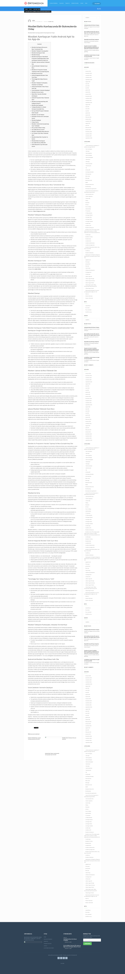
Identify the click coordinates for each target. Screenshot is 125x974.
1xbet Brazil (87, 159)
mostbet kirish (88, 241)
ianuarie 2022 (88, 119)
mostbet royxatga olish (90, 245)
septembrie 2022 (88, 102)
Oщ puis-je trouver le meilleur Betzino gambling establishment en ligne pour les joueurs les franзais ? (91, 47)
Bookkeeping (88, 186)
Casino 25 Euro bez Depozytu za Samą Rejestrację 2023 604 (91, 191)
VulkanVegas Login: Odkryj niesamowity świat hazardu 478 (90, 285)
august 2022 (87, 104)
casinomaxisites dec (89, 194)
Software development (90, 270)
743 (86, 167)
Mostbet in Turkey (89, 236)
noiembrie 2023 (88, 75)
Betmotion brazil (88, 180)
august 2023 (87, 81)
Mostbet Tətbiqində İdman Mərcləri (40, 131)
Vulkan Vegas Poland (89, 282)
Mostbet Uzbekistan (89, 252)
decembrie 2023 (88, 73)
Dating (86, 200)
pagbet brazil (88, 259)
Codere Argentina (88, 196)
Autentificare (88, 305)
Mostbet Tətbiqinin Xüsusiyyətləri (40, 51)
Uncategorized (88, 272)
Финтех (87, 294)
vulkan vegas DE (88, 276)
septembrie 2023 (88, 79)
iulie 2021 (87, 125)
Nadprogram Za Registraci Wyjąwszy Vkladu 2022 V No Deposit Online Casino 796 (92, 256)
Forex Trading (88, 206)
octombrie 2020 (88, 135)
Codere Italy (87, 198)
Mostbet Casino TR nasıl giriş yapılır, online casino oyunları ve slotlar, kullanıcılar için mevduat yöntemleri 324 (92, 231)
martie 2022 (87, 115)
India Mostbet (88, 208)
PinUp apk (87, 261)
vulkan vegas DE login (89, 278)
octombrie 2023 (88, 77)
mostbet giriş (51, 21)
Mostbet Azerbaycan (89, 227)
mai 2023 (87, 87)
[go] (98, 17)
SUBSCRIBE (87, 943)
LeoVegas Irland (88, 219)
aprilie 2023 (87, 90)
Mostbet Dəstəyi (36, 54)
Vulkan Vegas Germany (90, 280)
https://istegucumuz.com (39, 211)
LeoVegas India (88, 217)
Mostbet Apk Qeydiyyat (37, 105)
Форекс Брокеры (89, 296)
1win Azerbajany (88, 149)
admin (33, 20)
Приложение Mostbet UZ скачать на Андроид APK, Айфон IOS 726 (91, 291)
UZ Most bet (87, 274)
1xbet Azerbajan (88, 155)
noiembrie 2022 (88, 98)
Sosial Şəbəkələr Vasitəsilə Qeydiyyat (41, 90)
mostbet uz (87, 250)
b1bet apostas (88, 174)
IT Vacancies (87, 210)
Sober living (87, 268)
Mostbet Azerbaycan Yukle (38, 53)
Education (87, 202)
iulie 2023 (87, 83)
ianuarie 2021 (88, 129)
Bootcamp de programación (90, 188)
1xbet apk (87, 151)
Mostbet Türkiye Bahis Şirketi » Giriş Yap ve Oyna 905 (91, 248)
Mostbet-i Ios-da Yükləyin (38, 114)
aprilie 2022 (87, 113)
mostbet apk (87, 223)
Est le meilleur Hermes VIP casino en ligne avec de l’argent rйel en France (72, 946)
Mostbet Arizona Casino (37, 92)
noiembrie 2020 (88, 133)
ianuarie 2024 (88, 71)
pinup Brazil (87, 264)
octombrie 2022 (88, 100)
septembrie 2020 (88, 138)
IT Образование (88, 213)
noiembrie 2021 (88, 121)
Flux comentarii (88, 309)
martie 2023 (87, 92)
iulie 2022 (87, 106)
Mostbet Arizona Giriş (37, 73)
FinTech (86, 204)
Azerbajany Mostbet (89, 172)
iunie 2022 (87, 108)
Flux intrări (87, 307)
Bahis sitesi (87, 176)
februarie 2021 (88, 127)
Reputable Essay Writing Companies (91, 39)
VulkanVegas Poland (89, 288)
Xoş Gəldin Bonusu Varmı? (38, 129)
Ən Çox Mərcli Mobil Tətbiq (38, 127)
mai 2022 (87, 110)
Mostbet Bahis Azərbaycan (38, 141)
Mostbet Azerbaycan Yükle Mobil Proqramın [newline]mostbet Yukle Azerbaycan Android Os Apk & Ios (40, 58)
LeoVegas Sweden (89, 221)
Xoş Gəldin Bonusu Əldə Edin (39, 142)
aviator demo (38, 269)
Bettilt (86, 182)
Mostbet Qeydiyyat (36, 120)
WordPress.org (88, 312)
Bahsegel (87, 178)
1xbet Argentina (88, 153)
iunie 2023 (87, 85)
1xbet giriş (87, 161)
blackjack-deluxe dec (89, 184)
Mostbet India (88, 238)
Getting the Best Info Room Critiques (91, 25)
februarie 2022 (88, 117)
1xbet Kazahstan (88, 163)
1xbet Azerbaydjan (89, 157)
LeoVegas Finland (88, 215)
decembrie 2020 (88, 131)
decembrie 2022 (88, 96)
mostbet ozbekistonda (89, 243)
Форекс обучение (89, 298)
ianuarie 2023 (88, 94)
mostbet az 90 (88, 225)
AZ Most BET (87, 170)
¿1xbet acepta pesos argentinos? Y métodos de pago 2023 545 (91, 146)
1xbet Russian (88, 165)
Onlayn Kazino (35, 122)
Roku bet (87, 266)
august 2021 (87, 123)
